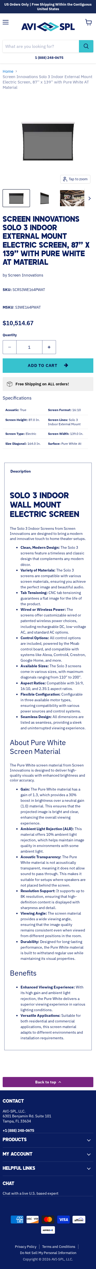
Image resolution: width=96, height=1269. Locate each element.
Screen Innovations (25, 275)
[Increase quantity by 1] (49, 347)
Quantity (10, 335)
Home (8, 71)
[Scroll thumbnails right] (88, 198)
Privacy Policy (25, 1246)
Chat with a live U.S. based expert (30, 1193)
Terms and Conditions (58, 1246)
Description (20, 471)
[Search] (86, 46)
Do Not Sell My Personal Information (48, 1253)
